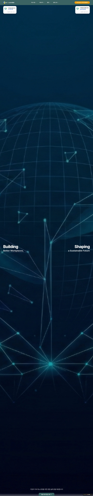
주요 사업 (33, 2)
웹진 (48, 2)
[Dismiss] (91, 494)
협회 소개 (55, 2)
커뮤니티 (41, 2)
